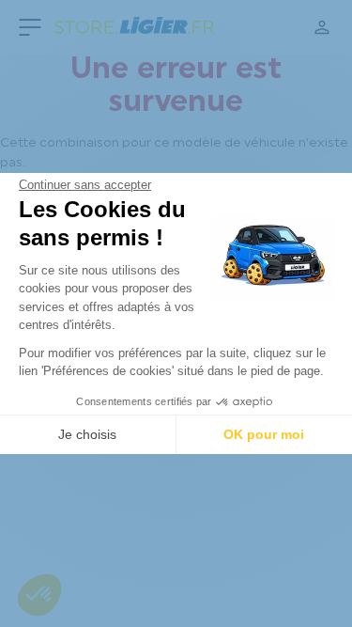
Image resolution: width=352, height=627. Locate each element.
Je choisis (87, 434)
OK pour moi (263, 434)
